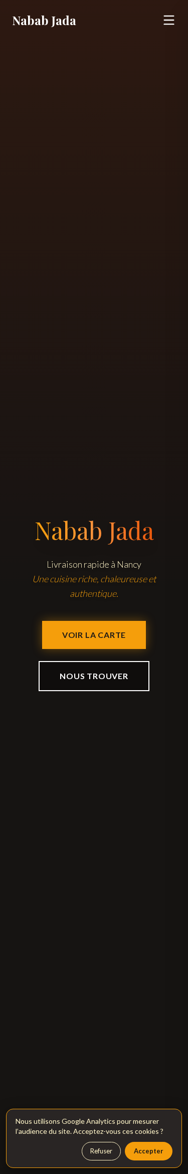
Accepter (148, 1151)
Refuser (101, 1151)
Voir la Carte (94, 634)
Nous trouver (94, 676)
